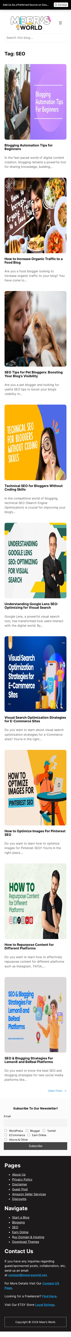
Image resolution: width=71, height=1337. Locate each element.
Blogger (34, 1131)
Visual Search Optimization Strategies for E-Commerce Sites (35, 719)
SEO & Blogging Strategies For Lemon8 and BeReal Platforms (29, 1060)
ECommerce (16, 1135)
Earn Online (38, 1135)
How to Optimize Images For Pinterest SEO (35, 832)
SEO (15, 1227)
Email (7, 1116)
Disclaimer (19, 1184)
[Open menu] (60, 23)
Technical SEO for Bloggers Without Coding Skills (34, 487)
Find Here (49, 1296)
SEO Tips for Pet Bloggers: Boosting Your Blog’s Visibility (34, 374)
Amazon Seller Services (29, 1194)
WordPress (15, 1131)
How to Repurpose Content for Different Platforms (29, 946)
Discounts (19, 1199)
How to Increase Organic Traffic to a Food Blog (34, 260)
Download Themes (25, 1242)
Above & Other (18, 1139)
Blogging (18, 1222)
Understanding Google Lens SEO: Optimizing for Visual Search (31, 605)
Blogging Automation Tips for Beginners (29, 147)
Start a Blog (20, 1217)
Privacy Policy (22, 1179)
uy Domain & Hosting (29, 1237)
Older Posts (57, 1090)
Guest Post (20, 1189)
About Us (19, 1174)
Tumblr (51, 1131)
